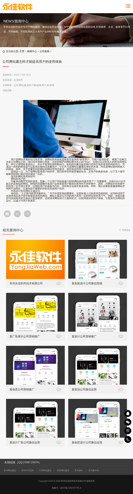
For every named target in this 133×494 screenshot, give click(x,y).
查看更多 (126, 230)
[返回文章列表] (7, 213)
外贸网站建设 (63, 470)
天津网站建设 (45, 470)
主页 (22, 51)
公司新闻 (44, 51)
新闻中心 (32, 51)
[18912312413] (127, 439)
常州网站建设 (10, 470)
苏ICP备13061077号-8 (70, 487)
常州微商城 (93, 470)
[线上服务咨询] (127, 413)
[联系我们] (127, 430)
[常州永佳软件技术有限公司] (18, 9)
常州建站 (79, 470)
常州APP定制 (27, 470)
